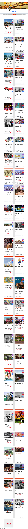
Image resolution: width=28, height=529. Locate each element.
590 (19, 51)
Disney (9, 50)
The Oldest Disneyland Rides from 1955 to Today (9, 111)
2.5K (19, 297)
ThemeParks (10, 116)
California (8, 50)
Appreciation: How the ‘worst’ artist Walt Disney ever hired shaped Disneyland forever (18, 44)
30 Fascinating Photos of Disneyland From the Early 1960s (8, 61)
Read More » (9, 22)
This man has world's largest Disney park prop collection (8, 212)
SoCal (9, 254)
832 (19, 67)
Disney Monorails (7, 439)
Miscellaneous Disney (23, 14)
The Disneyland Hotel (9, 14)
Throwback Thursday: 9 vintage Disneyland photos (8, 345)
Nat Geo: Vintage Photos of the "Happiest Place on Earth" (19, 196)
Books (18, 166)
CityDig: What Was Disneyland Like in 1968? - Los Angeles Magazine (9, 285)
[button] (20, 1)
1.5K (9, 236)
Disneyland (18, 50)
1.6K (19, 183)
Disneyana (7, 150)
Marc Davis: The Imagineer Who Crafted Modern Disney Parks (8, 129)
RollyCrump (21, 50)
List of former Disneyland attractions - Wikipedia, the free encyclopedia (8, 513)
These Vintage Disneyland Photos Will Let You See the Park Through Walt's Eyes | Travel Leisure (19, 161)
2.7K (19, 314)
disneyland (10, 218)
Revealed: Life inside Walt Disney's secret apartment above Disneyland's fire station (19, 361)
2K (19, 462)
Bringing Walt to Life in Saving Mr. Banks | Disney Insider (9, 361)
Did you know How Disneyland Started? (18, 213)
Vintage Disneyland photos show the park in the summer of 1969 (19, 177)
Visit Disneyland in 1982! (18, 325)
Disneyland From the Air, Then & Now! (19, 308)
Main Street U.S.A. (4, 14)
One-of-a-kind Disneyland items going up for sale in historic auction (8, 95)
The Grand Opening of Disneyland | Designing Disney (19, 507)
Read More (8, 523)
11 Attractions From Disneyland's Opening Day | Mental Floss (19, 94)
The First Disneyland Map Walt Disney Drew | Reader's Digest (8, 177)
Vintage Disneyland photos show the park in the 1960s (8, 192)
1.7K (19, 236)
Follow (14, 11)
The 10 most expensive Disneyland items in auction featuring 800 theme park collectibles (19, 110)
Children (5, 201)
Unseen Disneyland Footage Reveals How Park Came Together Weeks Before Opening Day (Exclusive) (9, 28)
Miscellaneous (6, 26)
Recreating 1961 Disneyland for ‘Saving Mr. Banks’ (19, 346)
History (9, 182)
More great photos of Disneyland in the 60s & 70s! (19, 384)
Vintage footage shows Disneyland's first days (18, 454)
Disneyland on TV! (18, 14)
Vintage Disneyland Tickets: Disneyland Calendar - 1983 (8, 473)
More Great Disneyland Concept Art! (19, 424)
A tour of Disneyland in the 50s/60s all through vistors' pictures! (18, 400)
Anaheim (5, 50)
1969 (15, 182)
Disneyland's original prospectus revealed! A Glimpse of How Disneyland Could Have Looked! (8, 307)
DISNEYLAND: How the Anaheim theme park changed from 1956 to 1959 (8, 45)
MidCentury (10, 66)
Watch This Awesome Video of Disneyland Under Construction (19, 471)
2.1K (19, 117)
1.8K (9, 151)
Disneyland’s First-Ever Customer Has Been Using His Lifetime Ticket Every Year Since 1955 (8, 161)
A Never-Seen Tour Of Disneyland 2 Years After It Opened (9, 488)
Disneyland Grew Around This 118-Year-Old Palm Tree (9, 326)
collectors (6, 218)
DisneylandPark (10, 296)
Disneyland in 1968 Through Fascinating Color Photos (18, 77)
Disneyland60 (21, 254)
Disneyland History (14, 14)
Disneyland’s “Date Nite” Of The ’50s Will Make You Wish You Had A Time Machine (19, 291)
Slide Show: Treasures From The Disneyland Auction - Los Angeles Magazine (19, 267)
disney (7, 218)
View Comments (9, 32)
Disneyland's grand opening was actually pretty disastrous (19, 229)
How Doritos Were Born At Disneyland (8, 383)
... (12, 33)
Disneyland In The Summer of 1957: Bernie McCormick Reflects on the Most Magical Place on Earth (9, 229)
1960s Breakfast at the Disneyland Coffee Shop (18, 27)
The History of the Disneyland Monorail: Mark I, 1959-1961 (8, 456)
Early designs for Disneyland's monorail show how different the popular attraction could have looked (19, 127)
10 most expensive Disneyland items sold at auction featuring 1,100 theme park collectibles (8, 144)
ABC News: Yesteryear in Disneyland (7, 424)
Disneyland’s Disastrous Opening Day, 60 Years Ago (8, 269)
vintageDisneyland (19, 296)
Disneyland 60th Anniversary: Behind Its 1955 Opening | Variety (19, 245)
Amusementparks (6, 166)
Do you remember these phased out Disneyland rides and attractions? (19, 61)
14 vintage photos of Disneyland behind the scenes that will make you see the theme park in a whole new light (19, 145)
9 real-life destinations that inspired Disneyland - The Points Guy (8, 79)
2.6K (9, 255)
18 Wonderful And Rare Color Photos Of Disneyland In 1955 (8, 249)
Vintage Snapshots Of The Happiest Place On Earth (18, 491)
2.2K (9, 517)
